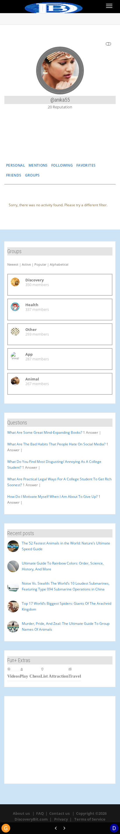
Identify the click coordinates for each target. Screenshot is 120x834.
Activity (27, 142)
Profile (60, 142)
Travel (74, 676)
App (29, 354)
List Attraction (54, 676)
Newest (12, 264)
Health (31, 304)
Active (26, 264)
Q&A (93, 142)
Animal (32, 379)
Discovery (34, 280)
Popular (40, 264)
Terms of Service (89, 819)
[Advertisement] (59, 740)
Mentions (38, 165)
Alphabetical (59, 264)
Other (31, 329)
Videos (13, 676)
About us (21, 813)
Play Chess (30, 676)
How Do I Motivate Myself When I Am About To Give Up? (52, 496)
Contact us (59, 813)
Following (62, 165)
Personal (15, 165)
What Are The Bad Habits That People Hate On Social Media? (56, 444)
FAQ (40, 813)
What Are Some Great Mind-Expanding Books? (44, 432)
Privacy (61, 819)
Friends (14, 175)
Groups (32, 175)
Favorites (86, 165)
